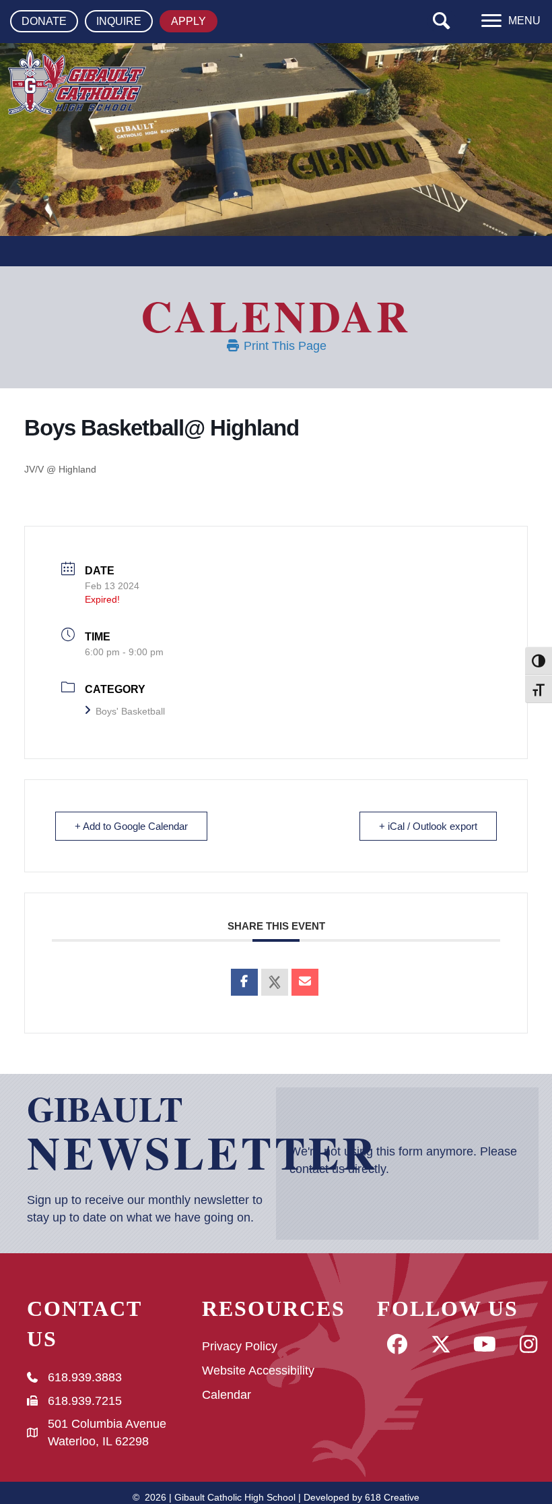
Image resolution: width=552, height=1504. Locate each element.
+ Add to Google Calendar (131, 826)
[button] (441, 21)
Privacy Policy (239, 1346)
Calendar (226, 1395)
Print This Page (283, 346)
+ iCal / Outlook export (428, 826)
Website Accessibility (258, 1370)
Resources (273, 1308)
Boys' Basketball (130, 711)
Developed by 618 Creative (361, 1497)
